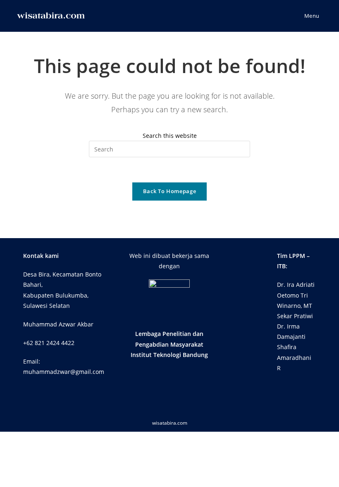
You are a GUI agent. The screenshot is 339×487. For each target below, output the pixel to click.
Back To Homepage (169, 191)
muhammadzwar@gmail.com (63, 372)
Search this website (170, 135)
